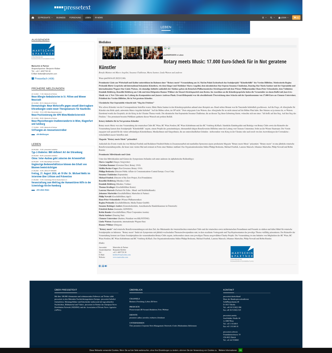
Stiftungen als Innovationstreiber (49, 130)
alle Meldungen (42, 134)
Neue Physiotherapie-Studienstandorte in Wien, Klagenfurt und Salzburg (62, 122)
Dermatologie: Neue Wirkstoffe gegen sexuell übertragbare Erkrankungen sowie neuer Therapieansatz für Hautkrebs (62, 107)
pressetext (133, 317)
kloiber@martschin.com (122, 254)
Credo (174, 325)
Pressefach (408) (44, 78)
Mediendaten (182, 325)
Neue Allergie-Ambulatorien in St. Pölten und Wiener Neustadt (59, 98)
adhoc (140, 317)
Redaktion (153, 309)
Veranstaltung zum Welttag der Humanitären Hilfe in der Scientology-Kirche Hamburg (61, 184)
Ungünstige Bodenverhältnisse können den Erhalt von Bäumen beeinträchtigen (59, 165)
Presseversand (134, 309)
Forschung (75, 17)
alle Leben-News (42, 190)
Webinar (165, 309)
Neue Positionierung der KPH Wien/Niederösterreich (58, 114)
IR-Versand (145, 309)
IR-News (99, 17)
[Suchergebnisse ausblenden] (106, 266)
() (297, 17)
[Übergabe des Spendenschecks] (112, 52)
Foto (159, 309)
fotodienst (161, 317)
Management (158, 325)
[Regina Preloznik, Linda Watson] (165, 47)
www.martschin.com (120, 257)
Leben (88, 17)
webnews (153, 317)
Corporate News (148, 325)
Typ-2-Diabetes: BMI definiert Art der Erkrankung (57, 152)
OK (240, 350)
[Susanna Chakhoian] (169, 47)
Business (60, 17)
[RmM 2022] (153, 52)
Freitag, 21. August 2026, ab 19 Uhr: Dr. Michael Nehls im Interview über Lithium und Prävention (61, 175)
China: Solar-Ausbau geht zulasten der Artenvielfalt (58, 158)
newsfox (146, 317)
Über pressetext (135, 325)
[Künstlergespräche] (132, 52)
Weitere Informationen (228, 350)
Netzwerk (167, 325)
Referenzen (192, 325)
